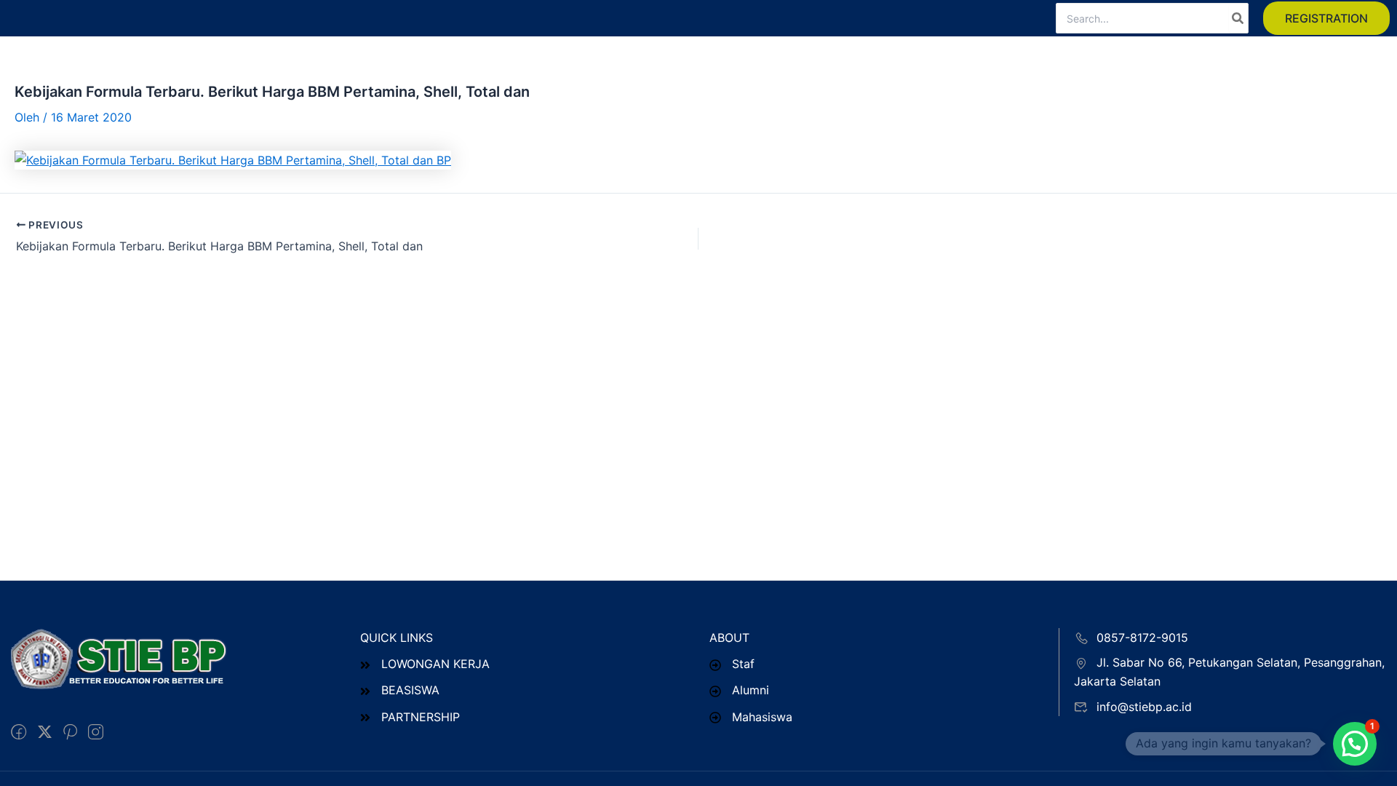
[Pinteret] (70, 732)
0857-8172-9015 (1142, 637)
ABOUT (729, 637)
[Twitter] (44, 732)
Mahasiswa (762, 717)
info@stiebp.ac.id (1144, 706)
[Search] (1238, 18)
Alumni (750, 690)
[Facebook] (18, 732)
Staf (743, 663)
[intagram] (95, 732)
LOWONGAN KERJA (435, 663)
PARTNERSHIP (420, 717)
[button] (1326, 18)
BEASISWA (410, 690)
